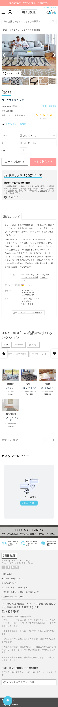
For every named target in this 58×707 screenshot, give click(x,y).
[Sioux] (47, 375)
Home (4, 30)
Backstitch (11, 414)
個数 (3, 151)
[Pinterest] (13, 567)
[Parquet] (10, 375)
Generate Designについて (12, 578)
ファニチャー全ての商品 (20, 30)
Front (12, 391)
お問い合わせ (7, 574)
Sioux (47, 384)
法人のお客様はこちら (11, 583)
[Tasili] (29, 375)
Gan (23, 275)
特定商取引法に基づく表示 (13, 596)
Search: (53, 21)
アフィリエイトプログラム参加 (15, 587)
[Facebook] (8, 567)
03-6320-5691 (51, 8)
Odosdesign (48, 391)
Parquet (10, 384)
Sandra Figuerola (30, 391)
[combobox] (29, 21)
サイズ (4, 135)
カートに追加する (15, 161)
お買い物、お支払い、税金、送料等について (20, 592)
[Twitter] (3, 567)
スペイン (40, 275)
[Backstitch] (10, 405)
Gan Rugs (8, 111)
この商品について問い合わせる (30, 312)
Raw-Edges (12, 423)
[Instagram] (17, 567)
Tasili (28, 384)
